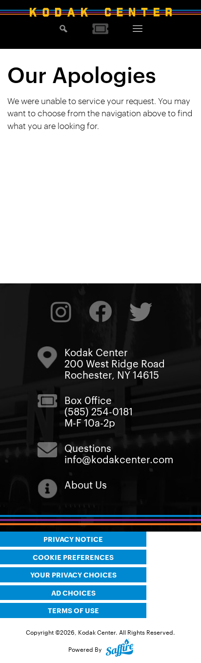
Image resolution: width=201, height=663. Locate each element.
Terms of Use (73, 610)
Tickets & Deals (100, 28)
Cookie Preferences (73, 556)
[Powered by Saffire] (119, 649)
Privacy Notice (73, 538)
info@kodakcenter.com (118, 459)
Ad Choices (73, 592)
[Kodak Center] (100, 12)
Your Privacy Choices (73, 574)
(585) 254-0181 (98, 411)
